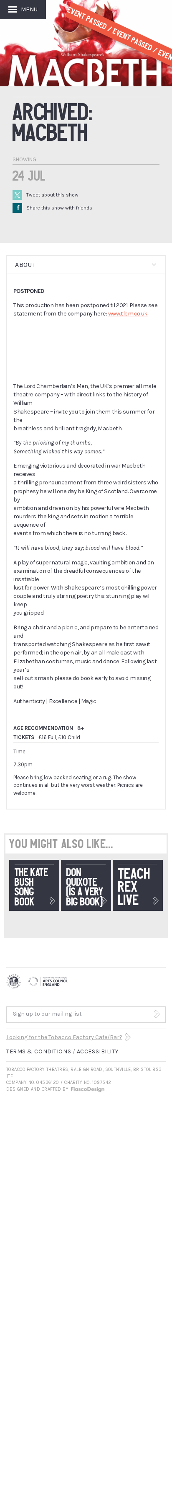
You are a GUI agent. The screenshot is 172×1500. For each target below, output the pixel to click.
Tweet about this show (52, 195)
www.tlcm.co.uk (128, 313)
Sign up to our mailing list (47, 1013)
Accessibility (97, 1051)
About (25, 265)
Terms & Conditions (38, 1051)
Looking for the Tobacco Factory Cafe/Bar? (64, 1037)
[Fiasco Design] (87, 1089)
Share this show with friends (54, 208)
